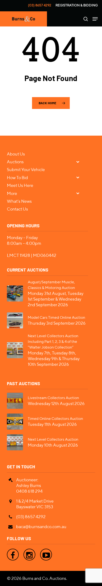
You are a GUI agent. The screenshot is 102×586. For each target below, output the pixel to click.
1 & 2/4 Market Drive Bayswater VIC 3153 (35, 504)
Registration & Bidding (77, 5)
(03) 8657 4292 (39, 5)
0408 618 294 (29, 491)
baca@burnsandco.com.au (41, 526)
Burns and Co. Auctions (44, 578)
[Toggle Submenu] (79, 161)
